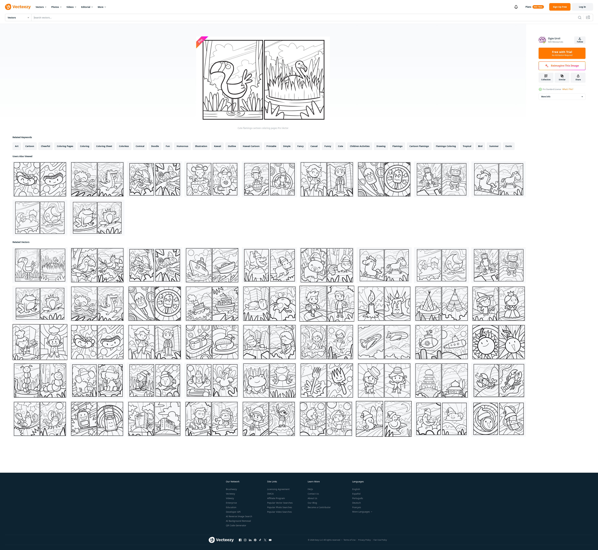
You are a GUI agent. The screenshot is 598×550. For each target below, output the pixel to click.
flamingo (397, 146)
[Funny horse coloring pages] (499, 179)
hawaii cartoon (251, 146)
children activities (360, 146)
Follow (580, 41)
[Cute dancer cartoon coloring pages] (384, 380)
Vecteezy (230, 493)
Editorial (85, 6)
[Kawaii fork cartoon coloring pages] (326, 380)
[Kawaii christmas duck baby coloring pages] (384, 419)
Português (357, 498)
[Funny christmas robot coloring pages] (269, 179)
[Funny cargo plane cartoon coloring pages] (384, 342)
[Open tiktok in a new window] (260, 540)
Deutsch (356, 502)
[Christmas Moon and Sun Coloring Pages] (441, 419)
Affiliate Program (276, 498)
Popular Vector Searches (280, 502)
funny (327, 146)
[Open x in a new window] (265, 540)
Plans (528, 6)
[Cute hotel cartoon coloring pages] (154, 419)
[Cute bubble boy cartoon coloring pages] (326, 419)
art (16, 146)
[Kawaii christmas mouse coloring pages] (212, 179)
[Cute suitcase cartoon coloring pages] (97, 419)
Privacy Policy (364, 539)
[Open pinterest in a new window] (255, 540)
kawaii (217, 146)
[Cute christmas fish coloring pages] (154, 380)
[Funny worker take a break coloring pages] (269, 342)
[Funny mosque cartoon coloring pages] (40, 218)
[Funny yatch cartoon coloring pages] (212, 265)
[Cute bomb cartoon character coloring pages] (499, 342)
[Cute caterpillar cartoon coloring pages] (40, 380)
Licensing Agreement (278, 489)
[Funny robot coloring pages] (441, 179)
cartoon (29, 146)
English (356, 489)
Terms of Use (349, 539)
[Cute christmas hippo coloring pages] (269, 265)
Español (356, 493)
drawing (381, 146)
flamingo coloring (446, 146)
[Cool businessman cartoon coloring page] (326, 179)
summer (494, 146)
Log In (582, 6)
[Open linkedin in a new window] (250, 540)
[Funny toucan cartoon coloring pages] (97, 265)
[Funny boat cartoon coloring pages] (212, 304)
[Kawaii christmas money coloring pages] (498, 419)
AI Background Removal (238, 520)
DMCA (270, 493)
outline (232, 146)
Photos (55, 6)
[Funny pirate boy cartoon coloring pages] (268, 419)
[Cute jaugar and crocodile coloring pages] (97, 179)
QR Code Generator (236, 525)
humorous (182, 146)
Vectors (40, 6)
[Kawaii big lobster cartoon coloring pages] (40, 419)
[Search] (580, 17)
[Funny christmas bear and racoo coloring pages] (326, 265)
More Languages (361, 511)
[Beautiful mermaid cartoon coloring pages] (326, 342)
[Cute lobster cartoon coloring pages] (499, 380)
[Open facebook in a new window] (240, 540)
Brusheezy (231, 489)
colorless (124, 146)
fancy (300, 146)
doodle (155, 146)
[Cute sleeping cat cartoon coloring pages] (269, 304)
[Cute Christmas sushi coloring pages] (212, 342)
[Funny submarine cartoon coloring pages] (441, 342)
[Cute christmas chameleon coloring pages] (154, 179)
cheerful (45, 146)
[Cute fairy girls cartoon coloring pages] (499, 304)
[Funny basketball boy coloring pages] (326, 304)
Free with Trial (562, 53)
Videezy (230, 498)
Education (231, 507)
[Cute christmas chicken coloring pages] (212, 380)
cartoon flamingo (419, 146)
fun (168, 146)
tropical (467, 146)
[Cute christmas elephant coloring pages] (97, 380)
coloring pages (65, 146)
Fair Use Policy (380, 539)
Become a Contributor (319, 507)
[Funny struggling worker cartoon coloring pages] (211, 419)
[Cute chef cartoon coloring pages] (40, 342)
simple (286, 146)
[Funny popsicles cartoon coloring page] (384, 179)
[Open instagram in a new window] (245, 540)
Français (356, 507)
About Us (312, 498)
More (100, 6)
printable (271, 146)
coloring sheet (104, 146)
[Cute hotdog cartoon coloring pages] (40, 179)
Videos (70, 6)
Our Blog (312, 502)
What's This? (567, 89)
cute (340, 146)
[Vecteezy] (18, 7)
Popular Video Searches (279, 511)
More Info (545, 96)
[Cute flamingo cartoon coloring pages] (40, 265)
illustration (201, 146)
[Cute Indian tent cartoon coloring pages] (441, 304)
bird (480, 146)
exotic (508, 146)
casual (314, 146)
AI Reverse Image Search (239, 516)
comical (140, 146)
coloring (84, 146)
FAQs (310, 489)
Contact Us (313, 493)
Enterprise (231, 502)
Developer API (233, 511)
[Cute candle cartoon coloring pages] (384, 304)
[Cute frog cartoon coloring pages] (97, 218)
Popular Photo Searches (279, 507)
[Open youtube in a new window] (270, 540)
